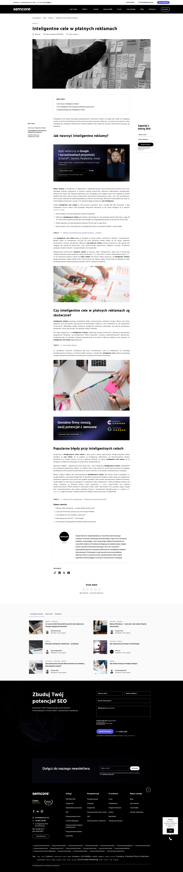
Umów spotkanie (163, 2)
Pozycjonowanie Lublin (90, 848)
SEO (67, 812)
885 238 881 (130, 2)
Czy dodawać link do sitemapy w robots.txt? (70, 515)
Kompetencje (113, 803)
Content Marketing (72, 821)
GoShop (64, 856)
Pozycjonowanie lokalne (74, 831)
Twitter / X (106, 860)
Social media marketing (87, 859)
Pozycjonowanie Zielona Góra (115, 851)
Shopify (64, 860)
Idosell (69, 856)
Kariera (111, 812)
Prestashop (120, 856)
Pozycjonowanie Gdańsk (59, 846)
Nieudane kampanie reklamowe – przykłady (61, 644)
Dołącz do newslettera (147, 595)
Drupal (42, 856)
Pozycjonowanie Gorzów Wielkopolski (45, 851)
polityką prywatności (63, 176)
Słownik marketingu (136, 812)
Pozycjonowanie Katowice (142, 846)
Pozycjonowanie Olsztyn (81, 851)
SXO (88, 816)
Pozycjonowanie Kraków (107, 846)
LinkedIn (94, 856)
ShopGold (58, 860)
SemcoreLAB (107, 9)
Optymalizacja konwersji (74, 808)
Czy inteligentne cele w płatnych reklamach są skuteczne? (76, 107)
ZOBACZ (48, 2)
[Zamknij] (178, 817)
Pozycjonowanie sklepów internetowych (74, 826)
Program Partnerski (115, 808)
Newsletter (112, 816)
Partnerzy (152, 9)
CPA (94, 254)
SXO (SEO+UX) (70, 799)
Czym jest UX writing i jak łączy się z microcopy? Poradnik (75, 512)
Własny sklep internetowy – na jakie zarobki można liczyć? (75, 508)
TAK (170, 831)
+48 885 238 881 (40, 821)
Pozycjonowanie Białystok (122, 848)
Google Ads (69, 803)
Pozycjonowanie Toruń (56, 848)
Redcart (49, 860)
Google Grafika (57, 856)
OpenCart (107, 856)
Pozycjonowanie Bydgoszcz (125, 846)
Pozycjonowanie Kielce (64, 851)
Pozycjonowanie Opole (105, 848)
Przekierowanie (41, 860)
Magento (101, 857)
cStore (38, 856)
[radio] (83, 589)
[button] (170, 838)
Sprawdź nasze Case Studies (69, 434)
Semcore (37, 34)
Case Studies (130, 9)
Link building (86, 856)
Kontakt (165, 9)
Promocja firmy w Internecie (96, 821)
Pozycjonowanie (92, 799)
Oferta (84, 9)
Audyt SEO (69, 836)
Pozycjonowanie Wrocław (73, 848)
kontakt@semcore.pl (146, 2)
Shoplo (69, 860)
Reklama (35, 23)
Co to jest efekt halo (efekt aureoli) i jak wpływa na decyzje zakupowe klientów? (64, 625)
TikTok (100, 860)
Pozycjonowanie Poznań (41, 848)
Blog (142, 9)
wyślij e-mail (123, 731)
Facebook (49, 856)
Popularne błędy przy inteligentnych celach (71, 110)
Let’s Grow (73, 9)
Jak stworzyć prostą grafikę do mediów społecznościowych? (76, 522)
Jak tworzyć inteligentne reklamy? (68, 104)
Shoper (53, 860)
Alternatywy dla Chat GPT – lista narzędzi (69, 518)
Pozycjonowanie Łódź (91, 846)
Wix (111, 860)
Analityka (90, 803)
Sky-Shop (74, 860)
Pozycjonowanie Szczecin (75, 846)
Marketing (55, 621)
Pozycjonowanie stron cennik (97, 812)
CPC (127, 254)
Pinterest (113, 856)
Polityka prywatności (116, 821)
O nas (119, 9)
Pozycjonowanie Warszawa (41, 846)
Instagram (76, 856)
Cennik (95, 9)
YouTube (115, 860)
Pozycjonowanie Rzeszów (97, 851)
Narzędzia (57, 661)
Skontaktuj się (41, 836)
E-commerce (49, 661)
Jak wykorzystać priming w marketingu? (125, 644)
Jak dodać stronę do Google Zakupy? (123, 663)
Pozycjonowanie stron (73, 816)
